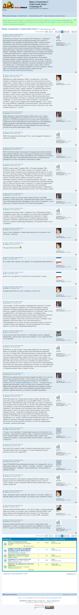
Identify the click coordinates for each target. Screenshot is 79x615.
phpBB (29, 597)
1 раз (66, 45)
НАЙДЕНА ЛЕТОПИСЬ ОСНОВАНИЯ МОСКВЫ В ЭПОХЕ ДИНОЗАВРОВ (19, 549)
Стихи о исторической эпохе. (17, 542)
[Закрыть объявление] (75, 20)
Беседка (10, 544)
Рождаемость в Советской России (19, 559)
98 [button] (65, 32)
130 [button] (73, 32)
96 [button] (59, 32)
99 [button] (68, 32)
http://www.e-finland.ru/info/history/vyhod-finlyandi (18, 70)
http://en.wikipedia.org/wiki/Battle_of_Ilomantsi (24, 382)
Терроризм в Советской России (18, 555)
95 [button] (56, 32)
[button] (46, 32)
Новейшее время (12, 557)
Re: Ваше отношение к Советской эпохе (13, 34)
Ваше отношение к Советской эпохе (19, 29)
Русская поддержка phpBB (54, 597)
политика (6, 353)
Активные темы (26, 601)
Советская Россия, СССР (47, 29)
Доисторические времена (19, 553)
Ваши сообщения (52, 601)
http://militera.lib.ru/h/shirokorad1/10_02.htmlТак (17, 421)
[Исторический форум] (15, 4)
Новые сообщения (39, 601)
